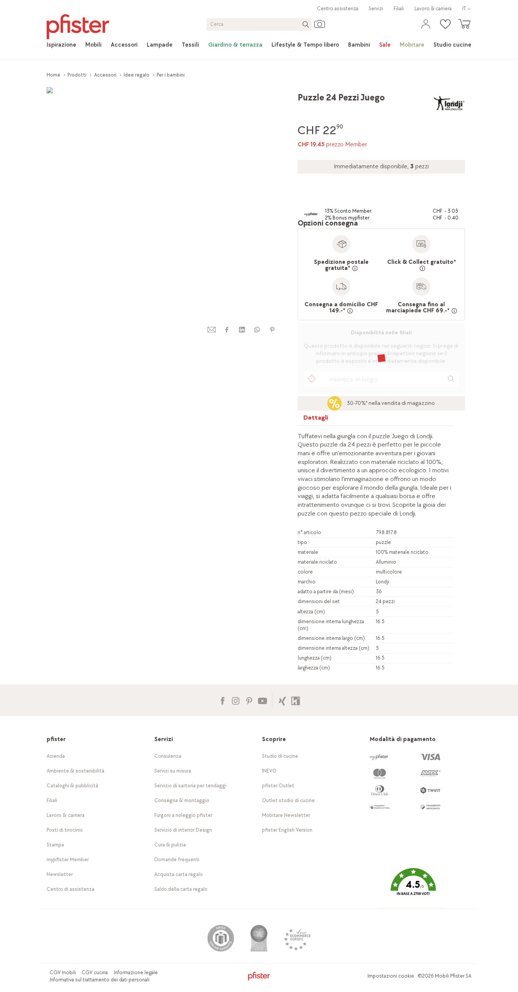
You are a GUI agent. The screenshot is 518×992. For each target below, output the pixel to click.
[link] (61, 45)
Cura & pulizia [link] (170, 845)
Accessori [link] (105, 75)
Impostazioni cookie (390, 976)
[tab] (316, 419)
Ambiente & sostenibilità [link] (75, 771)
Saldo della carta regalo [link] (180, 889)
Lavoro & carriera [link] (433, 8)
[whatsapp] (257, 330)
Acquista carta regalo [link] (178, 874)
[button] (413, 887)
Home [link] (53, 75)
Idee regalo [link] (136, 75)
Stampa (55, 845)
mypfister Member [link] (68, 859)
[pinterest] (272, 330)
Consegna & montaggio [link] (181, 800)
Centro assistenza (337, 8)
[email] (211, 330)
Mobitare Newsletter (286, 815)
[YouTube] (262, 700)
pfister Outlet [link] (278, 785)
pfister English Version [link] (287, 830)
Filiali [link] (399, 8)
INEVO (269, 771)
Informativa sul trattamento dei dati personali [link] (99, 979)
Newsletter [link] (60, 874)
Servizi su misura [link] (172, 771)
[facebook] (226, 330)
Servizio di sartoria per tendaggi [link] (190, 785)
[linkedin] (242, 330)
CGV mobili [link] (63, 972)
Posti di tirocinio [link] (65, 830)
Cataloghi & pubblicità (72, 785)
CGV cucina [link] (95, 972)
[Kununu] (295, 700)
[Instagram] (235, 700)
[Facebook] (222, 700)
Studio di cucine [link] (280, 756)
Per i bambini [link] (171, 75)
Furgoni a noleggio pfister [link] (183, 815)
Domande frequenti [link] (176, 859)
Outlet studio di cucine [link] (288, 800)
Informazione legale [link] (136, 972)
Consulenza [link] (167, 756)
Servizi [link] (376, 8)
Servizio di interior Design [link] (183, 830)
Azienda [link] (56, 756)
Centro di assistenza (70, 889)
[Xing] (282, 700)
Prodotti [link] (76, 75)
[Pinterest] (249, 700)
